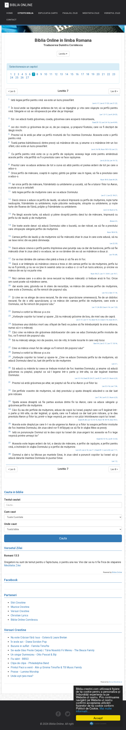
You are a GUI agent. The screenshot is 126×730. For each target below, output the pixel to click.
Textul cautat (12, 499)
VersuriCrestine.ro (115, 682)
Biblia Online (117, 572)
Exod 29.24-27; (89, 378)
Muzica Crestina (20, 606)
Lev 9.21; (105, 378)
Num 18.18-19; (104, 420)
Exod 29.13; (96, 122)
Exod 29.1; (99, 450)
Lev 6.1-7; (96, 103)
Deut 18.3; (114, 420)
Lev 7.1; (92, 450)
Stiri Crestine (18, 602)
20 (98, 74)
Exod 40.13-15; (102, 439)
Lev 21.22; (114, 103)
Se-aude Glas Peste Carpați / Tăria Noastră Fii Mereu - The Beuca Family (52, 650)
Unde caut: (10, 524)
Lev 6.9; (79, 450)
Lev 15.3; (105, 293)
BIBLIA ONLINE (21, 5)
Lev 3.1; (104, 195)
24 (11, 77)
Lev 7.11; (114, 450)
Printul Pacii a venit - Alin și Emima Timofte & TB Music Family (46, 667)
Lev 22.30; (114, 243)
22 (108, 74)
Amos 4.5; (114, 221)
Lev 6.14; (85, 450)
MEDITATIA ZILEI (91, 13)
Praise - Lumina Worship (25, 671)
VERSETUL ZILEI (112, 13)
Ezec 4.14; (106, 307)
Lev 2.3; (115, 149)
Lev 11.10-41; (105, 274)
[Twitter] (67, 715)
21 (103, 74)
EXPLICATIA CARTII (48, 13)
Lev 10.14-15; (92, 420)
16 (77, 74)
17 (82, 74)
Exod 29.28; (82, 420)
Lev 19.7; (114, 274)
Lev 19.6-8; (113, 255)
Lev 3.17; (79, 320)
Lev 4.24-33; (113, 114)
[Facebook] (59, 715)
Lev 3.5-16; (106, 386)
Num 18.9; (104, 180)
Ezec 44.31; (113, 320)
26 (22, 77)
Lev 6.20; (107, 450)
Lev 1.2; (115, 461)
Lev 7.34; (114, 386)
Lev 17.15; (87, 320)
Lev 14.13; (114, 161)
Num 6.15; (114, 210)
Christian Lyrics (19, 615)
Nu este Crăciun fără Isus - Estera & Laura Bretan (39, 637)
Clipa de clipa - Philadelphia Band (30, 663)
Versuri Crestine (20, 611)
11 (50, 74)
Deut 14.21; (96, 320)
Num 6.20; (114, 378)
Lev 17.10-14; (112, 343)
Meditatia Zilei (12, 565)
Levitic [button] (62, 53)
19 (92, 74)
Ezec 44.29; (113, 180)
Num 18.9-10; (106, 149)
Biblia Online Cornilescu (24, 619)
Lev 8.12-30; (113, 439)
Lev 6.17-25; (104, 103)
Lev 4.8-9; (114, 122)
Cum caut (10, 511)
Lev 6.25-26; (104, 161)
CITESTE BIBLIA (25, 13)
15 (71, 74)
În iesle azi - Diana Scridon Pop (29, 641)
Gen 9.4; (96, 343)
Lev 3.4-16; (106, 122)
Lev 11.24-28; (97, 307)
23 (113, 74)
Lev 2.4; (106, 210)
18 (87, 74)
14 (66, 74)
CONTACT (11, 19)
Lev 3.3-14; (79, 378)
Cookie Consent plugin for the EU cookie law (98, 723)
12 (56, 74)
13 (61, 74)
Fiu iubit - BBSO (20, 658)
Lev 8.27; (98, 378)
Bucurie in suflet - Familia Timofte (30, 646)
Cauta (63, 538)
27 (27, 77)
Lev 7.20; (114, 307)
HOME (9, 13)
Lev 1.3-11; (104, 114)
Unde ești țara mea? (22, 676)
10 (45, 74)
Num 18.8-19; (112, 232)
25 (16, 77)
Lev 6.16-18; (96, 149)
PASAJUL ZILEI (70, 13)
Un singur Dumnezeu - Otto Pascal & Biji (33, 654)
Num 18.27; (95, 274)
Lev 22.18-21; (112, 195)
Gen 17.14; (113, 293)
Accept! (98, 718)
